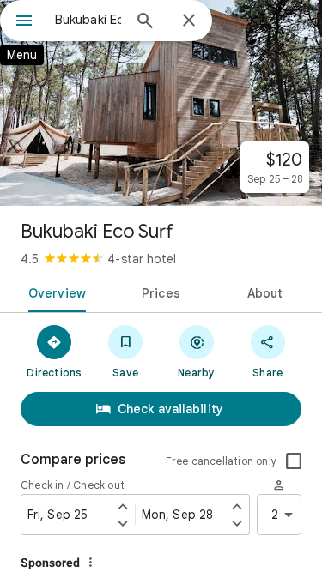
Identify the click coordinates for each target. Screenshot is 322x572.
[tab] (54, 291)
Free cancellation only (221, 461)
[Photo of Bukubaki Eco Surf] (161, 103)
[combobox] (88, 19)
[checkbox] (293, 461)
